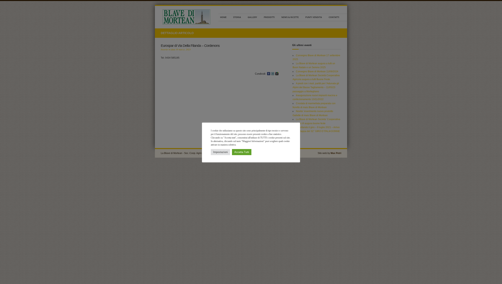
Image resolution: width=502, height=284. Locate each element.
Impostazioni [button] (220, 152)
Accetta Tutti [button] (241, 152)
